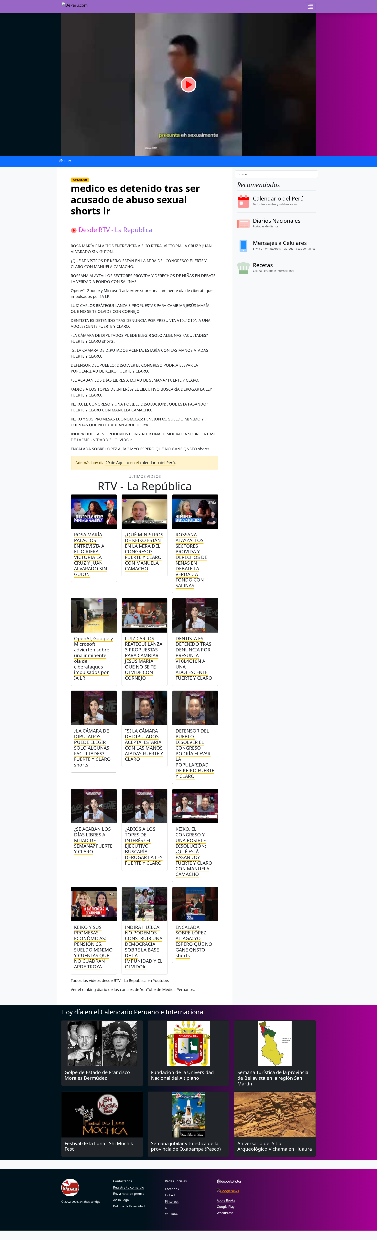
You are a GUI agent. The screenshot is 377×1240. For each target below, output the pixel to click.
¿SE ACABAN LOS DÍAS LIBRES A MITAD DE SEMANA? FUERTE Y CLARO (93, 840)
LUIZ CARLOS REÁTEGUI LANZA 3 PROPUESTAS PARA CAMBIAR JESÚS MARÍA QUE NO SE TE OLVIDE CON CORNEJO (143, 658)
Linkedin (171, 1195)
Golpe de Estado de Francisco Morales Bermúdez (97, 1075)
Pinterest (171, 1201)
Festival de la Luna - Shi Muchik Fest (99, 1146)
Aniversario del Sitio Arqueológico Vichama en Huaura (274, 1146)
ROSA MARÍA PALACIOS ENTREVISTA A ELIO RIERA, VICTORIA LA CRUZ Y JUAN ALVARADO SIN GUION (90, 554)
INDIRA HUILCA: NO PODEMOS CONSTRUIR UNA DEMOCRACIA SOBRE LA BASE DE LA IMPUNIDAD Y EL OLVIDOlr (144, 947)
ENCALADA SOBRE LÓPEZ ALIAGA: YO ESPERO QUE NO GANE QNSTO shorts (194, 941)
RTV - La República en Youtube (141, 980)
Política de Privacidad (129, 1206)
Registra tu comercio (128, 1187)
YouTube (171, 1214)
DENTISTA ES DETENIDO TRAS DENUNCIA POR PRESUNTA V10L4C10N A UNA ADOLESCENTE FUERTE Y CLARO (194, 658)
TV (69, 161)
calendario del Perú (157, 462)
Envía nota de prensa (128, 1193)
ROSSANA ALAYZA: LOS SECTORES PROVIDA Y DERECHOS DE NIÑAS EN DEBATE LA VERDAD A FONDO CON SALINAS (191, 560)
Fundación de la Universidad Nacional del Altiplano (182, 1075)
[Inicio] (61, 160)
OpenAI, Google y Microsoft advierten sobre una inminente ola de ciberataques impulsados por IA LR (93, 658)
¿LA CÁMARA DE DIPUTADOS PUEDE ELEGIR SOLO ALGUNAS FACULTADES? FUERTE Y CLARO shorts (92, 747)
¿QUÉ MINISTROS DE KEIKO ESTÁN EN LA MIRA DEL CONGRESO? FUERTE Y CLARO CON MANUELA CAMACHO (144, 551)
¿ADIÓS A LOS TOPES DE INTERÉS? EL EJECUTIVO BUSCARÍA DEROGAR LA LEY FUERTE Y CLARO (144, 846)
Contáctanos (122, 1181)
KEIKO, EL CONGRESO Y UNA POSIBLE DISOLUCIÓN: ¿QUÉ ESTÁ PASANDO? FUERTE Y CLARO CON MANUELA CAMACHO (194, 851)
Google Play (225, 1206)
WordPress (225, 1213)
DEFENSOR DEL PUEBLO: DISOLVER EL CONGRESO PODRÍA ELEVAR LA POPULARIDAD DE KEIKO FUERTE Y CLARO (195, 753)
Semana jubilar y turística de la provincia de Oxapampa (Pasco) (186, 1146)
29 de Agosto (117, 462)
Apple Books (226, 1200)
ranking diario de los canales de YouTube (119, 989)
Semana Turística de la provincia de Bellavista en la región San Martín (272, 1078)
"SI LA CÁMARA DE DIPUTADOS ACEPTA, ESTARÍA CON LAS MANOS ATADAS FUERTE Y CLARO (144, 744)
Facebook (172, 1189)
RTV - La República (125, 229)
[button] (310, 6)
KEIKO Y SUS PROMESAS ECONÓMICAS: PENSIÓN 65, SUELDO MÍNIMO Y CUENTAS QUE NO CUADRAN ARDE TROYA (93, 947)
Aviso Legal (121, 1200)
